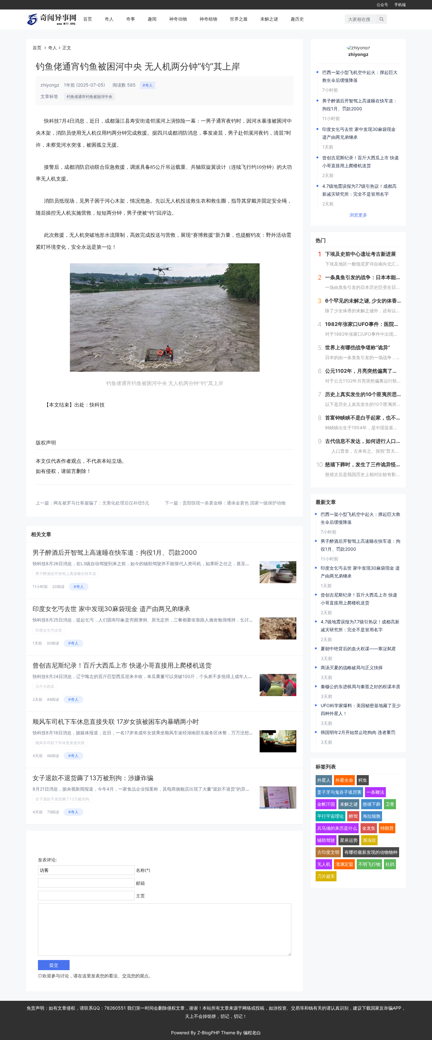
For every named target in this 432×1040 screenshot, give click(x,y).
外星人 (323, 780)
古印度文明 (328, 852)
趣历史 (297, 18)
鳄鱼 (362, 780)
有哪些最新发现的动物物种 (371, 852)
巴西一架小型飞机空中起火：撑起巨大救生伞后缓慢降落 (360, 76)
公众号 (382, 4)
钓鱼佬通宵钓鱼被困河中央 (89, 96)
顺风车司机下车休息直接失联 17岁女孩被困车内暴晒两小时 (116, 721)
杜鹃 (390, 864)
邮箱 (140, 883)
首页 (87, 18)
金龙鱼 (368, 828)
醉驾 (353, 816)
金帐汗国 (326, 804)
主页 (140, 895)
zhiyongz (358, 54)
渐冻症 (369, 840)
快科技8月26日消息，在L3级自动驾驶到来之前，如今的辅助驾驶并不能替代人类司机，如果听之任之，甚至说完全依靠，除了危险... (163, 563)
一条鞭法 (375, 792)
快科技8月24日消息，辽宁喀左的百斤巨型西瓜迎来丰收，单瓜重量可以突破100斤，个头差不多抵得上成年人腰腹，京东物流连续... (162, 676)
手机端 (400, 4)
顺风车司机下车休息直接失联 (60, 742)
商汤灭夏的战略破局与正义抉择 (352, 667)
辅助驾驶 (326, 840)
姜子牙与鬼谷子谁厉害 (339, 792)
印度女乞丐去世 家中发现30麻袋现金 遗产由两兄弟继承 (111, 609)
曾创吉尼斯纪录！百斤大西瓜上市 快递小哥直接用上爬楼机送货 (122, 665)
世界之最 (239, 18)
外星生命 (344, 780)
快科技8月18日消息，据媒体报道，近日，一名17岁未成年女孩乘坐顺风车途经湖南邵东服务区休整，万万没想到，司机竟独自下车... (163, 732)
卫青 (390, 804)
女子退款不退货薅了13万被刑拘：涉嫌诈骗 (93, 778)
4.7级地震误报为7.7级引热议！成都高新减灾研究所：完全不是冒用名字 (359, 190)
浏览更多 (358, 214)
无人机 (323, 864)
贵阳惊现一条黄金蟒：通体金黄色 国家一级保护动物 (234, 502)
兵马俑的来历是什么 (337, 828)
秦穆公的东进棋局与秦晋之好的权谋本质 (360, 686)
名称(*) (143, 870)
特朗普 (387, 828)
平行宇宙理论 (330, 816)
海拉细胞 (371, 816)
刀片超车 (326, 876)
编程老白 (252, 1032)
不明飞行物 (369, 864)
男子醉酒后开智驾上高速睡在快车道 (65, 573)
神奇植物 (208, 18)
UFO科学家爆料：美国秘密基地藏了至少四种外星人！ (361, 709)
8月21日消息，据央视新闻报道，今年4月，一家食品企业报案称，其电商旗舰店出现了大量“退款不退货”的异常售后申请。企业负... (161, 789)
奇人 (109, 18)
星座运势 (349, 840)
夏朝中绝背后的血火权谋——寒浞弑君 (358, 648)
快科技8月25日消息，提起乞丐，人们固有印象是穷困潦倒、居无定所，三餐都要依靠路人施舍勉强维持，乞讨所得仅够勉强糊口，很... (165, 619)
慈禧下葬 (371, 804)
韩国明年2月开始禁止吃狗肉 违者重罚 (358, 732)
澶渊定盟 (344, 864)
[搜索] (381, 19)
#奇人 (148, 85)
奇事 (130, 18)
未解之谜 (269, 18)
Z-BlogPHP (208, 1032)
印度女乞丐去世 (48, 630)
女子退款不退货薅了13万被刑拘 (62, 799)
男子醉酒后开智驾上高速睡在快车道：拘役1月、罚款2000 (115, 552)
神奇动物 (178, 18)
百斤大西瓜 (44, 686)
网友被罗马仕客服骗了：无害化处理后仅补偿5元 (101, 502)
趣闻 (152, 18)
